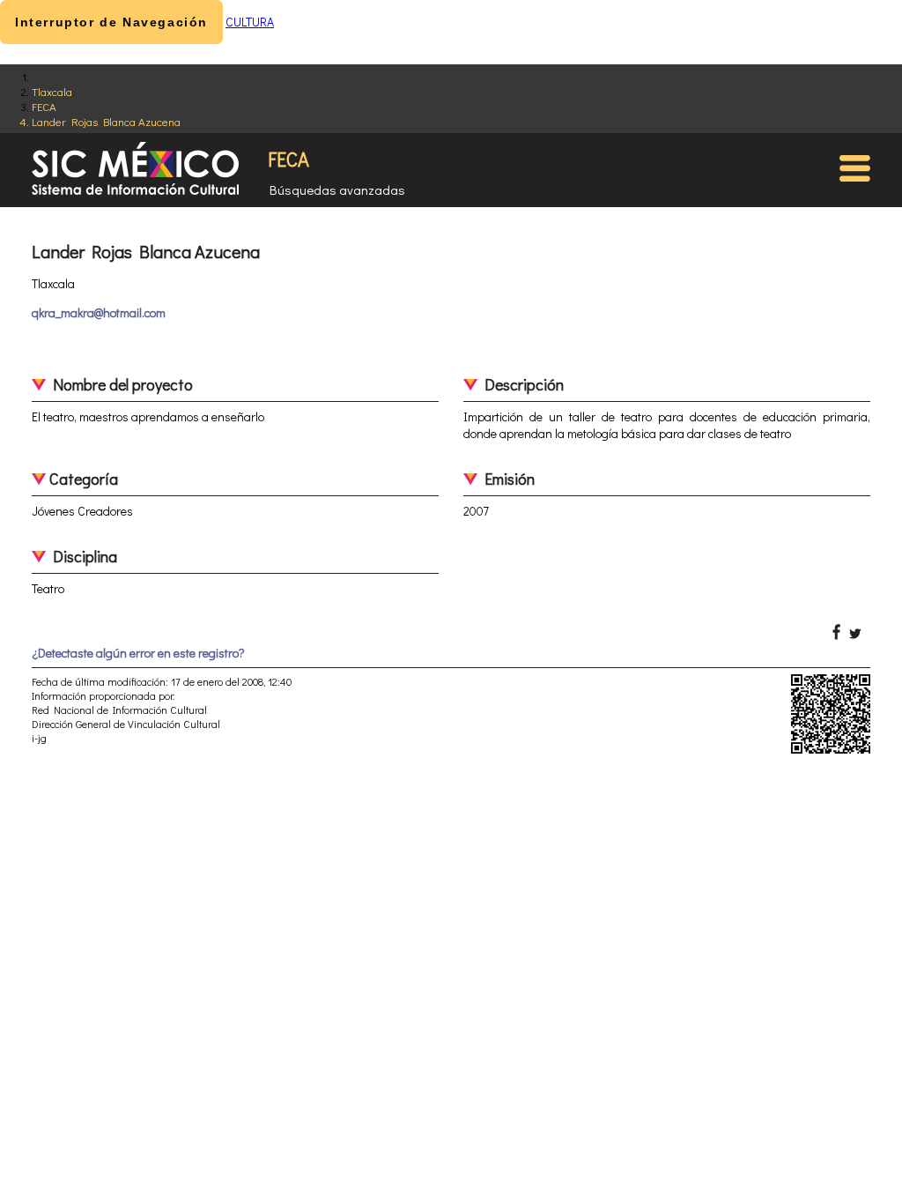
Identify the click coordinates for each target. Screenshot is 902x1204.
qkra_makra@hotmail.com (99, 312)
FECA (44, 106)
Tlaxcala (52, 91)
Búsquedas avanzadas (337, 189)
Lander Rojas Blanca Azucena (106, 121)
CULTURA (250, 21)
